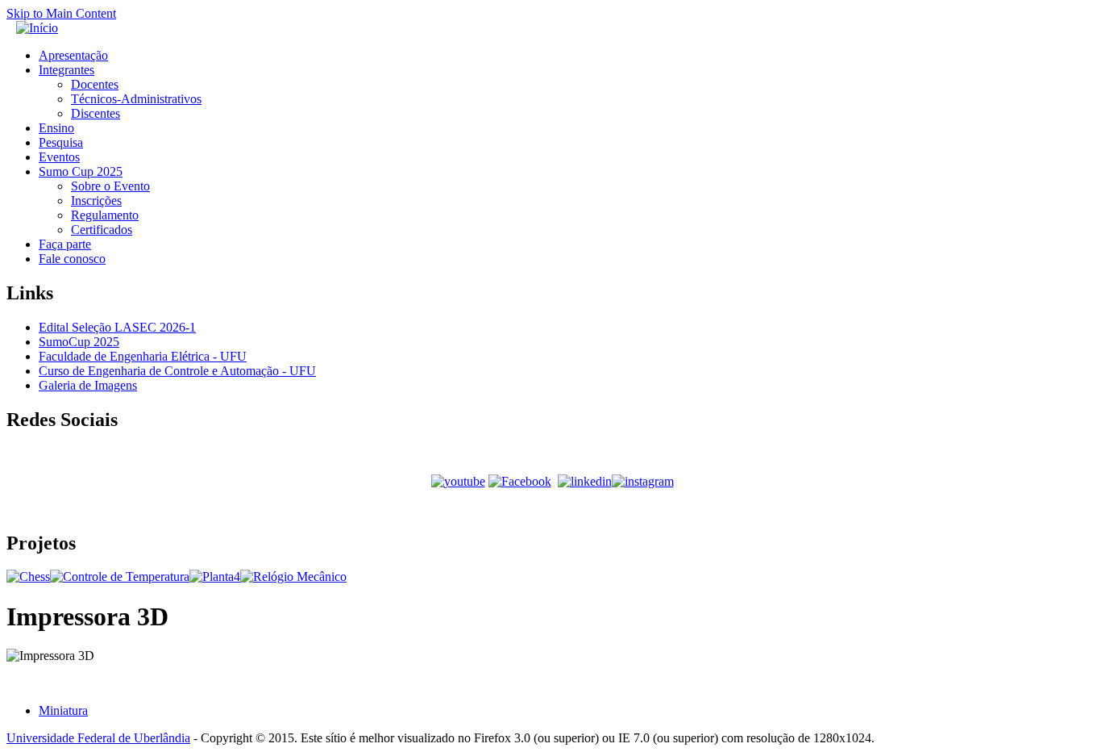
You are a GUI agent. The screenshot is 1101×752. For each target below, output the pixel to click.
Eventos (59, 157)
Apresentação (73, 55)
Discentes (95, 113)
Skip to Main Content (61, 13)
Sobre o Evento (110, 186)
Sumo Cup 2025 (81, 171)
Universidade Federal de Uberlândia (98, 738)
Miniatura (63, 710)
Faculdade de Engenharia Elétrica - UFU (143, 356)
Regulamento (105, 215)
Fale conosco (72, 258)
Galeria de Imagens (88, 385)
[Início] (37, 28)
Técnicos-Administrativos (136, 99)
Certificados (101, 229)
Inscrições (96, 200)
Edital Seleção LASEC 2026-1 (117, 327)
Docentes (94, 84)
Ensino (56, 128)
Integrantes (66, 70)
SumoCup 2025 (79, 342)
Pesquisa (61, 142)
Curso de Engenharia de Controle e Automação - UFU (177, 371)
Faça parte (65, 244)
